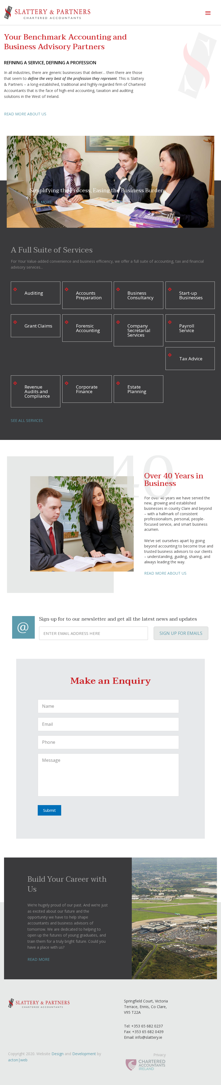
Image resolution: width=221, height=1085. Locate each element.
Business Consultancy (140, 295)
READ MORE (41, 202)
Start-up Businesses (191, 295)
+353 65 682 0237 (146, 1026)
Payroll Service (186, 328)
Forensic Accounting (88, 328)
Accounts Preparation (89, 295)
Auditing (34, 293)
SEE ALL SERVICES (27, 420)
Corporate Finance (87, 389)
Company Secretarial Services (138, 330)
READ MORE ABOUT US (25, 113)
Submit (49, 810)
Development (84, 1053)
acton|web (17, 1059)
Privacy (159, 1054)
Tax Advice (190, 358)
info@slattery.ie (148, 1037)
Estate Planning (136, 389)
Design (57, 1053)
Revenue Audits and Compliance (37, 391)
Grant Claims (38, 326)
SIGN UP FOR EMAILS (181, 633)
